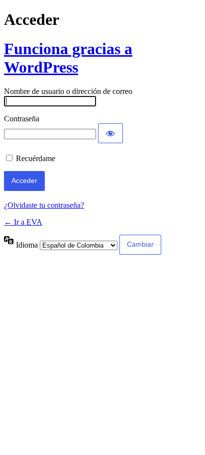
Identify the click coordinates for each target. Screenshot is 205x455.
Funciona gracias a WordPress (68, 58)
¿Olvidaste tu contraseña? (44, 205)
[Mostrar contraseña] (110, 133)
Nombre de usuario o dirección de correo (68, 91)
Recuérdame (35, 158)
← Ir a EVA (23, 222)
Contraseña (21, 118)
